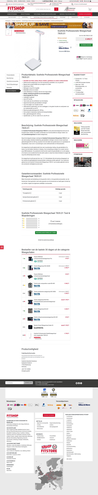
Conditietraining (12, 14)
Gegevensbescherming (55, 423)
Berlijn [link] (16, 429)
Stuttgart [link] (20, 439)
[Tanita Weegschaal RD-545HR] (30, 267)
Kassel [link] (28, 434)
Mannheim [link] (24, 436)
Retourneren (40, 428)
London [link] (13, 446)
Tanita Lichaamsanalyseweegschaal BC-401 (46, 317)
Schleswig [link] (15, 439)
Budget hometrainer (71, 439)
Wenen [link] (28, 450)
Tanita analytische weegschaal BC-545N (45, 291)
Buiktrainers (69, 448)
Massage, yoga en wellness (67, 14)
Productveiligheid (11, 90)
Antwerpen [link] (9, 458)
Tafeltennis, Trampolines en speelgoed (45, 14)
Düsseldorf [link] (9, 433)
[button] (9, 32)
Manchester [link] (18, 446)
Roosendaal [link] (9, 425)
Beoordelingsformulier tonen (46, 232)
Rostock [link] (25, 438)
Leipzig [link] (16, 436)
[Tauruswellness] (38, 261)
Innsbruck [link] (11, 450)
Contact (33, 1)
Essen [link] (18, 433)
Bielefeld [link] (20, 429)
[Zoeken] (56, 9)
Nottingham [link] (24, 446)
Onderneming (10, 1)
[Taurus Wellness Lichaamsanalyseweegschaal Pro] (30, 259)
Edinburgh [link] (29, 445)
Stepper (68, 442)
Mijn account (87, 1)
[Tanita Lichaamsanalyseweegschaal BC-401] (30, 319)
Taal (80, 1)
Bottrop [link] (8, 431)
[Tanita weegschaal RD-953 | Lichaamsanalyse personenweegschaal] (30, 302)
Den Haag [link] (21, 424)
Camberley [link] (23, 445)
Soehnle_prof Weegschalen (57, 20)
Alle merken (69, 459)
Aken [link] (8, 429)
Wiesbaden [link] (25, 439)
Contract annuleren (49, 415)
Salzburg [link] (25, 450)
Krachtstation (70, 424)
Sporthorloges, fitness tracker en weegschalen (32, 20)
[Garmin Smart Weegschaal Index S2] (30, 327)
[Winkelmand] (90, 9)
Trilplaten (69, 456)
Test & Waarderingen (12, 84)
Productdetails (10, 75)
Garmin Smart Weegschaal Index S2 (43, 325)
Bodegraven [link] (15, 424)
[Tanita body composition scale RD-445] (30, 285)
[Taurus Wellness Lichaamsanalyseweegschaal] (30, 276)
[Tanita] (38, 269)
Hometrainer (70, 418)
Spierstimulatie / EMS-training (74, 454)
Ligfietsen (69, 437)
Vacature (28, 1)
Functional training (71, 446)
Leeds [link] (13, 445)
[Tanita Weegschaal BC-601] (30, 310)
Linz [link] (21, 450)
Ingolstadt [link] (19, 434)
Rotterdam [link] (15, 425)
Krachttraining (25, 14)
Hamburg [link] (9, 434)
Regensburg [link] (20, 438)
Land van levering (73, 1)
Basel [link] (8, 454)
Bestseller (9, 87)
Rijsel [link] (8, 462)
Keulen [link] (12, 436)
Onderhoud (52, 439)
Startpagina (7, 20)
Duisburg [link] (14, 433)
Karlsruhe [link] (24, 434)
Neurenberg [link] (14, 438)
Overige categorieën (85, 14)
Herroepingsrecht (54, 426)
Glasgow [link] (9, 446)
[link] (76, 105)
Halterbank (69, 429)
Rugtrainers (69, 450)
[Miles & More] (84, 404)
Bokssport (69, 435)
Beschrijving (10, 78)
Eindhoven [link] (26, 424)
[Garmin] (38, 328)
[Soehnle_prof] (20, 31)
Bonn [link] (28, 429)
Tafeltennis (69, 427)
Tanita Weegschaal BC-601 (41, 309)
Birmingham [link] (18, 445)
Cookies (39, 425)
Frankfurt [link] (22, 433)
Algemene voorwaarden (42, 423)
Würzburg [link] (9, 441)
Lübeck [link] (20, 436)
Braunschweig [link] (14, 431)
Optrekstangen (70, 452)
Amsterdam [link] (9, 424)
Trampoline (69, 425)
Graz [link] (8, 450)
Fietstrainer (69, 441)
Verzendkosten (40, 426)
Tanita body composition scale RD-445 (44, 283)
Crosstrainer (69, 416)
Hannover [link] (14, 434)
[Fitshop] (16, 9)
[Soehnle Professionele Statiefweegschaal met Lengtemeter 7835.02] (30, 335)
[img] (70, 47)
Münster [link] (8, 438)
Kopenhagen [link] (10, 466)
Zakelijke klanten (21, 1)
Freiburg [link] (27, 433)
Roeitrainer (69, 422)
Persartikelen (53, 436)
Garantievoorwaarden (12, 81)
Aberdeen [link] (9, 445)
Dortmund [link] (24, 431)
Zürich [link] (19, 454)
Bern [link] (11, 454)
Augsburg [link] (11, 429)
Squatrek (69, 444)
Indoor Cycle (69, 431)
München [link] (30, 436)
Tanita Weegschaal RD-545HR (42, 266)
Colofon (15, 1)
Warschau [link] (9, 470)
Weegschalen (47, 20)
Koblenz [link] (8, 436)
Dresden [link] (29, 431)
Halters (68, 433)
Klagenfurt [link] (17, 450)
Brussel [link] (14, 458)
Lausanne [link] (14, 454)
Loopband (69, 420)
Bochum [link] (24, 429)
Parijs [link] (10, 462)
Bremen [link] (20, 431)
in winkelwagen (86, 45)
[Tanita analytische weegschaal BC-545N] (30, 293)
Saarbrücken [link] (10, 439)
